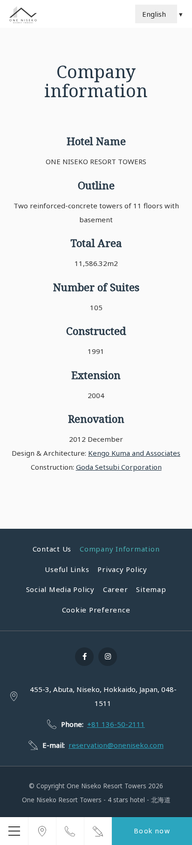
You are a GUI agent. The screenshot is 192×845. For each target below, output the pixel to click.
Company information (119, 548)
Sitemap (151, 589)
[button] (14, 831)
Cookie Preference (96, 609)
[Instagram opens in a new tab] (107, 656)
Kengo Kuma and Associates (134, 453)
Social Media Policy (60, 589)
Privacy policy (122, 569)
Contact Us (52, 548)
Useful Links (67, 569)
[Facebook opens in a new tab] (84, 656)
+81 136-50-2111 (116, 724)
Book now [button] (152, 830)
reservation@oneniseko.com (116, 745)
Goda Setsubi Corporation (119, 467)
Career (115, 589)
